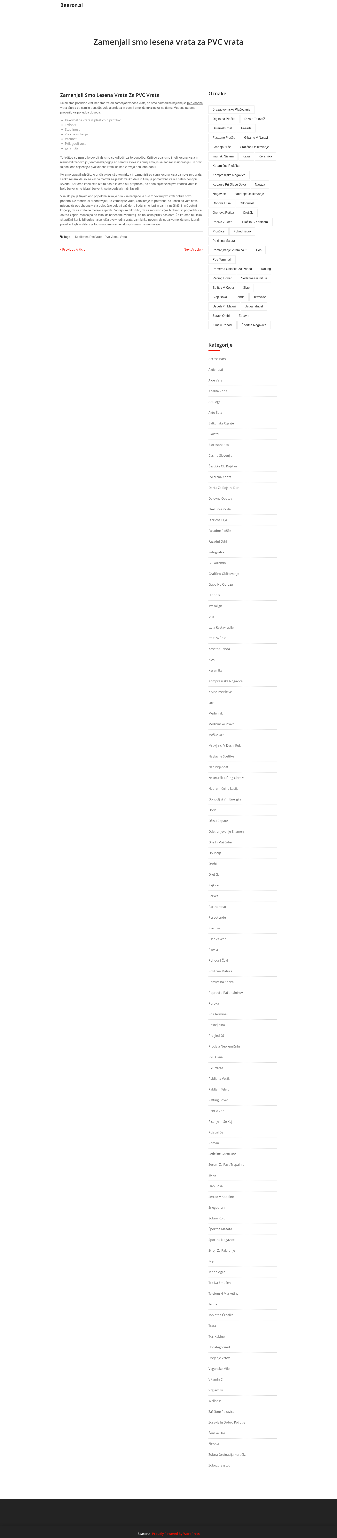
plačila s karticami (255, 222)
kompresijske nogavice (229, 175)
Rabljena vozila (219, 1078)
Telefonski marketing (223, 1293)
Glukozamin (217, 563)
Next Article (192, 249)
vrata (123, 237)
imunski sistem (223, 156)
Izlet (211, 616)
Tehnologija (216, 1272)
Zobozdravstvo (219, 1465)
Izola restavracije (221, 627)
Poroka (213, 1003)
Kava (212, 659)
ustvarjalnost (254, 306)
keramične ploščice (226, 165)
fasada (246, 128)
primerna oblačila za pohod (232, 269)
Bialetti (213, 434)
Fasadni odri (217, 541)
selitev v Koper (223, 287)
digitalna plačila (224, 119)
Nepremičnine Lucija (223, 788)
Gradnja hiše (222, 147)
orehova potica (223, 212)
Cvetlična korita (219, 477)
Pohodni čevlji (218, 960)
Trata (212, 1326)
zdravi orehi (221, 315)
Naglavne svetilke (221, 756)
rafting (266, 269)
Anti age (214, 402)
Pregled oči (216, 1035)
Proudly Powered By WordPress (176, 1534)
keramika (265, 156)
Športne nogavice (221, 1240)
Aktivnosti (215, 369)
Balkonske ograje (221, 423)
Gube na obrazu (220, 584)
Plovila (213, 950)
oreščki (248, 212)
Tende (212, 1304)
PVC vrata (215, 1068)
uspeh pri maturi (224, 306)
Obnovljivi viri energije (224, 799)
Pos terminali (218, 1014)
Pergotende (217, 917)
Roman (213, 1143)
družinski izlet (222, 128)
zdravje (244, 315)
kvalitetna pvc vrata (88, 237)
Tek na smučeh (219, 1283)
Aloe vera (215, 380)
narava (260, 184)
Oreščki (213, 874)
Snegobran (216, 1207)
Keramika (215, 670)
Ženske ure (216, 1433)
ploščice (218, 231)
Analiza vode (217, 391)
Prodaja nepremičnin (224, 1046)
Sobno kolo (216, 1218)
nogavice (219, 194)
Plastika (214, 928)
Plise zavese (217, 939)
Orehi (212, 864)
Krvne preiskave (220, 692)
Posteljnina (216, 1025)
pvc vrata (111, 237)
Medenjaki (215, 713)
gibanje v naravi (256, 137)
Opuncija (215, 853)
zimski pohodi (222, 325)
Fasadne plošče (224, 137)
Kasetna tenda (219, 649)
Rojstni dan (216, 1132)
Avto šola (215, 412)
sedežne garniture (254, 278)
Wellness (215, 1401)
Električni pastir (219, 509)
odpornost (247, 203)
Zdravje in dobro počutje (226, 1422)
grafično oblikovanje (254, 147)
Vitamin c (215, 1379)
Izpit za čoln (217, 638)
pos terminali (222, 259)
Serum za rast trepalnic (226, 1164)
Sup (211, 1261)
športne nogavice (253, 325)
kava (246, 156)
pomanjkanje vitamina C (230, 250)
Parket (213, 896)
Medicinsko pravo (221, 724)
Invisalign (215, 606)
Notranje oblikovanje (249, 194)
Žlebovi (213, 1444)
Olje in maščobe (220, 842)
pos (259, 250)
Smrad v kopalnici (221, 1197)
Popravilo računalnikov (225, 993)
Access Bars (217, 359)
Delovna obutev (220, 498)
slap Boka (220, 297)
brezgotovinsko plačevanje (231, 109)
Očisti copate (218, 821)
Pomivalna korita (221, 982)
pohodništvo (242, 231)
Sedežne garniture (222, 1154)
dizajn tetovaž (254, 119)
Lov (211, 702)
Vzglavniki (215, 1390)
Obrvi (212, 810)
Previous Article (73, 249)
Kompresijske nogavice (225, 681)
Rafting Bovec (218, 1100)
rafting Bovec (222, 278)
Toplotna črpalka (220, 1315)
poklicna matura (224, 240)
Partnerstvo (217, 907)
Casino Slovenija (220, 455)
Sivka (212, 1175)
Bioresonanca (218, 445)
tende (240, 297)
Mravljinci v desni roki (224, 745)
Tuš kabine (216, 1336)
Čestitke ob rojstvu (222, 466)
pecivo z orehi (223, 222)
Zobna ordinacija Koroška (227, 1454)
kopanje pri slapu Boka (229, 184)
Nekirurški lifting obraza (226, 778)
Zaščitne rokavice (221, 1411)
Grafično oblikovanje (223, 574)
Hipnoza (214, 595)
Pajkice (213, 885)
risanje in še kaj (220, 1121)
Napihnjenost (218, 767)
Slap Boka (215, 1186)
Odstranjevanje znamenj (226, 831)
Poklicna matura (220, 971)
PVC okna (215, 1057)
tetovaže (260, 297)
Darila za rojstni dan (223, 488)
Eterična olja (217, 520)
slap (246, 287)
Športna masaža (220, 1229)
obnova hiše (222, 203)
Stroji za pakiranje (221, 1250)
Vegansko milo (219, 1369)
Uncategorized (219, 1347)
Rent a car (216, 1111)
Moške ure (216, 735)
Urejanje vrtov (219, 1358)
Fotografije (216, 552)
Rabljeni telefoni (220, 1089)
